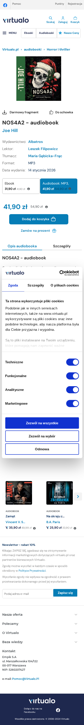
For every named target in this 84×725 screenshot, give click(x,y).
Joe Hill (10, 130)
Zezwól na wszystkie (42, 423)
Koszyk (75, 22)
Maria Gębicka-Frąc (45, 156)
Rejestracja (75, 4)
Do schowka (64, 112)
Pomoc (16, 4)
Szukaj (50, 22)
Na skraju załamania (61, 516)
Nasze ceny (71, 33)
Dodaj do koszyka (36, 219)
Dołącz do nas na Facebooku (33, 710)
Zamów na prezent (36, 230)
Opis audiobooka (22, 246)
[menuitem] (28, 33)
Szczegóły (62, 246)
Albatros (35, 141)
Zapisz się (65, 593)
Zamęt (10, 516)
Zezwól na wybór (42, 436)
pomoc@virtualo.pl (25, 678)
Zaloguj (62, 22)
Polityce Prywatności (32, 571)
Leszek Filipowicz (43, 148)
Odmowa (42, 449)
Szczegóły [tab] (36, 285)
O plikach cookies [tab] (65, 285)
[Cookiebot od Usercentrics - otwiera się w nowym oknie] (60, 273)
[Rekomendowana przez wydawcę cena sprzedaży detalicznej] (34, 528)
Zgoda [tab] (13, 285)
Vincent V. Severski (20, 522)
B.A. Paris (53, 522)
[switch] (72, 376)
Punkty (59, 4)
